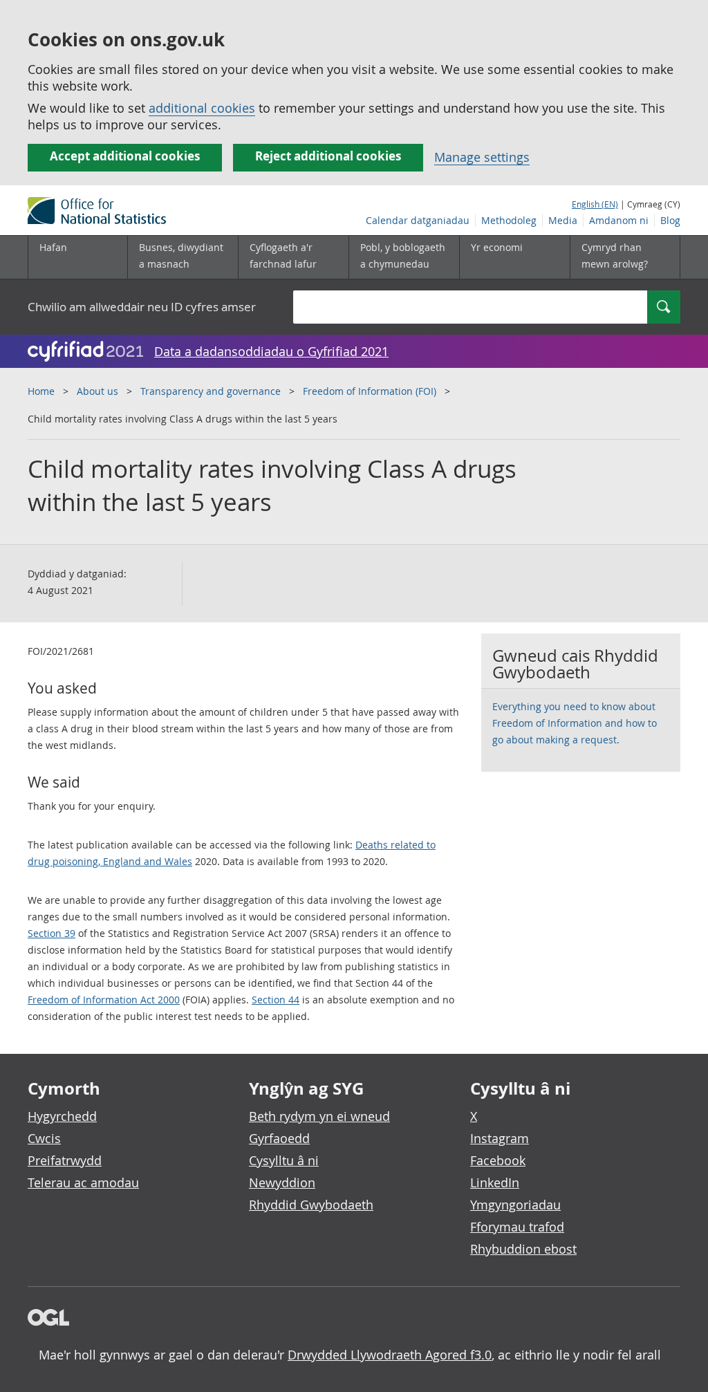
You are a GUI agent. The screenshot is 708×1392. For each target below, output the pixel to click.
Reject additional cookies (328, 156)
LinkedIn (494, 1182)
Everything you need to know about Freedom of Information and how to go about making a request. (574, 723)
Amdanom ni (619, 220)
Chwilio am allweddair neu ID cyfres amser (142, 307)
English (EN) (595, 204)
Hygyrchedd (62, 1116)
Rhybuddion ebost (523, 1249)
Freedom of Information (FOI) (369, 391)
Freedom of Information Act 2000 (104, 999)
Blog (670, 220)
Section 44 (275, 999)
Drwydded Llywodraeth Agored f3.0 (390, 1354)
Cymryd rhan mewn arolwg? (614, 255)
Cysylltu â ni (284, 1160)
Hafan (53, 247)
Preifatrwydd (65, 1160)
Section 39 (51, 933)
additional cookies (202, 108)
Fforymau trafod (517, 1226)
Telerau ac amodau (83, 1182)
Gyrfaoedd (279, 1138)
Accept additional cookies (125, 156)
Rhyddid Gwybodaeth (311, 1204)
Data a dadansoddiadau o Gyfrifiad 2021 (271, 351)
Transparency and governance (210, 391)
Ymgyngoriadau (515, 1204)
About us (97, 391)
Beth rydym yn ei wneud (319, 1116)
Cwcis (44, 1138)
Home (41, 391)
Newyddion (282, 1182)
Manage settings (482, 157)
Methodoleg (509, 220)
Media (562, 220)
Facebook (497, 1160)
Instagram (499, 1138)
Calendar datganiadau (417, 220)
